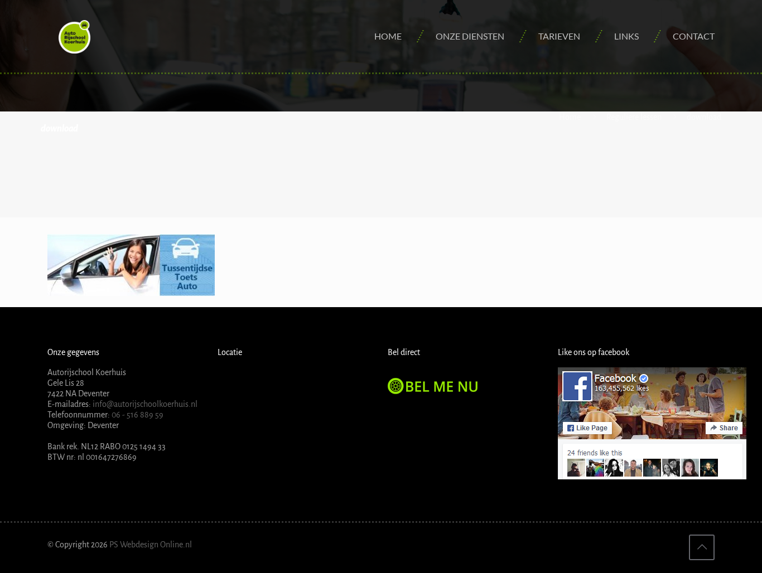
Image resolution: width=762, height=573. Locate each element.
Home (570, 117)
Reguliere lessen (634, 117)
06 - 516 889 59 (137, 414)
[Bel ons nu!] (434, 391)
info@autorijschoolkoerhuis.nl (144, 404)
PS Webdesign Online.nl (150, 544)
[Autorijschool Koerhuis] (74, 36)
